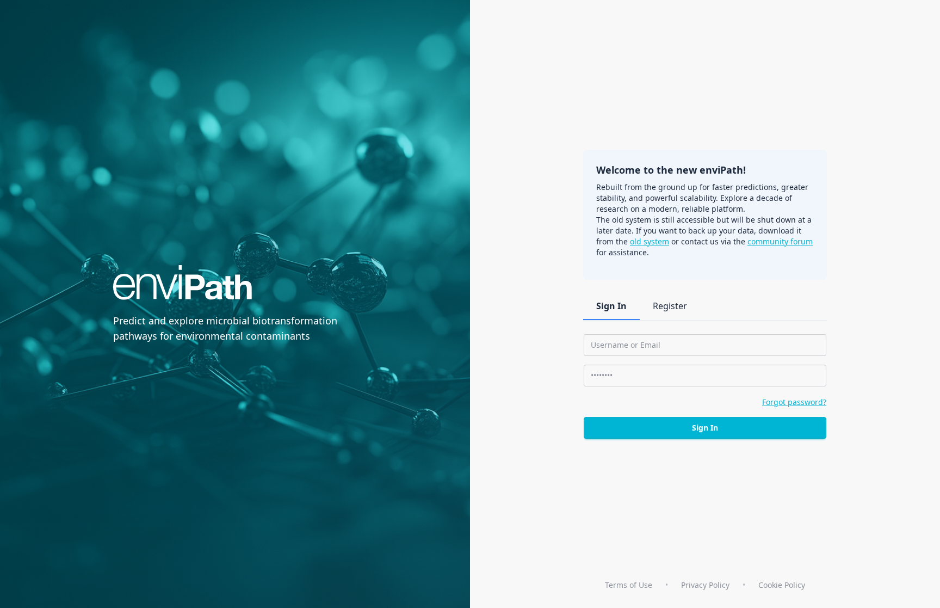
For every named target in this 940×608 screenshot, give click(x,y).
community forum (780, 241)
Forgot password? (794, 402)
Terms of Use (628, 585)
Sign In (611, 306)
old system (649, 241)
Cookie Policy (781, 585)
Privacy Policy (705, 585)
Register (670, 306)
